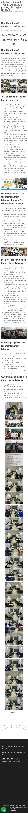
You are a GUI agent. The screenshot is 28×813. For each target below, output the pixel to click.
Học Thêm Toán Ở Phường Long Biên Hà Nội (21, 728)
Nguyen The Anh (17, 30)
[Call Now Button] (4, 810)
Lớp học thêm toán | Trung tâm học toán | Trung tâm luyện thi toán (12, 6)
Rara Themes (14, 808)
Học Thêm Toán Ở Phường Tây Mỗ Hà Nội (7, 728)
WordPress (13, 810)
